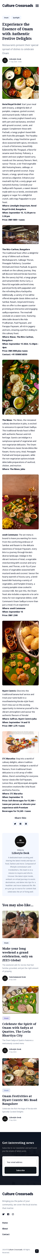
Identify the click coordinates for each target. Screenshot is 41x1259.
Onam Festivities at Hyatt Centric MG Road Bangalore (19, 1100)
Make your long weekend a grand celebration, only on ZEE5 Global (17, 954)
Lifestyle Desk (15, 59)
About (5, 1228)
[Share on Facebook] (20, 823)
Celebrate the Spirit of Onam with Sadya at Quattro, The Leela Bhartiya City (19, 1029)
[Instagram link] (13, 1214)
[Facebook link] (8, 1214)
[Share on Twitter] (15, 823)
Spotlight (16, 18)
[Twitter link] (3, 1214)
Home (5, 1222)
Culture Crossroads (17, 5)
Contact (6, 1234)
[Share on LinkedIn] (26, 823)
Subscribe (20, 1170)
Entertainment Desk (17, 977)
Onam (6, 18)
